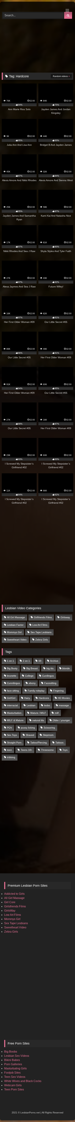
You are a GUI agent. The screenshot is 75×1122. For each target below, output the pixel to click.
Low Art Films (39, 624)
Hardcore (44, 698)
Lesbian (31, 705)
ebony (32, 683)
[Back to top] (64, 1111)
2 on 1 (26, 660)
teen (9, 749)
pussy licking (28, 727)
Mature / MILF (38, 712)
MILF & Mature (15, 720)
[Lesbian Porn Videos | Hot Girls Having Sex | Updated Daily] (31, 6)
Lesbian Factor (15, 624)
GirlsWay (9, 910)
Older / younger (61, 720)
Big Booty (12, 668)
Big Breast (32, 668)
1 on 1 (10, 660)
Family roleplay (36, 690)
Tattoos (59, 742)
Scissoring (49, 727)
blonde (66, 668)
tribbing (11, 757)
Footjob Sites (12, 1072)
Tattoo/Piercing (38, 742)
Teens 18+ (26, 749)
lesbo (47, 705)
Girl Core (9, 902)
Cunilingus (48, 675)
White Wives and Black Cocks (22, 1081)
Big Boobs (10, 1051)
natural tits (38, 720)
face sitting (13, 690)
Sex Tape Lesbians (41, 632)
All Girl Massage (16, 617)
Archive (54, 660)
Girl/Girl (11, 698)
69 (40, 660)
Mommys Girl (14, 632)
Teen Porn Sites (14, 1089)
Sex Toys (12, 735)
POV (9, 727)
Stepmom (48, 735)
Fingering (58, 690)
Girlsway (65, 617)
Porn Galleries (13, 1064)
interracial (12, 705)
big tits (50, 668)
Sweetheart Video (17, 639)
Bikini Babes (12, 1060)
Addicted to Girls (14, 893)
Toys (65, 749)
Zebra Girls (41, 639)
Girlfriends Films (43, 617)
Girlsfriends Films (15, 906)
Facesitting (50, 683)
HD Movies (64, 698)
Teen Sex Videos (14, 1076)
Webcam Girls (13, 1085)
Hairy (27, 698)
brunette (11, 675)
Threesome (47, 749)
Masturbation (14, 712)
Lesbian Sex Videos (16, 1055)
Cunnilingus (13, 683)
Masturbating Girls (15, 1068)
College (29, 675)
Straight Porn (14, 742)
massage (64, 705)
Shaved (30, 735)
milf (57, 712)
